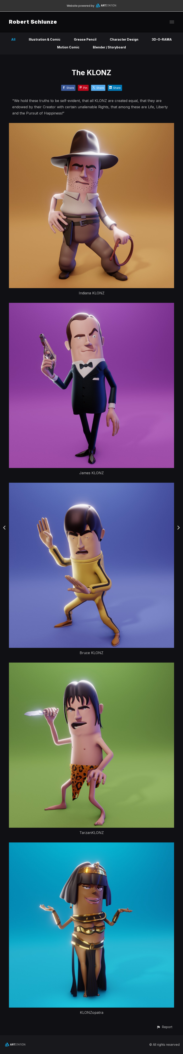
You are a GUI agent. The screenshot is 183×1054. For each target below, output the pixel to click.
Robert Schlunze (33, 22)
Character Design (124, 39)
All (13, 39)
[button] (164, 1026)
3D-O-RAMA (162, 39)
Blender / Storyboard (109, 47)
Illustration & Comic (44, 39)
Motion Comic (68, 47)
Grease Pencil (85, 39)
